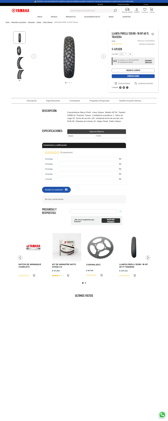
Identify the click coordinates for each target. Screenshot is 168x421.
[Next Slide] (148, 258)
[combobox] (89, 10)
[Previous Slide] (20, 258)
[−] (121, 54)
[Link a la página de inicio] (8, 22)
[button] (68, 56)
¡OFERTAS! (126, 17)
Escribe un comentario (147, 44)
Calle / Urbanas (47, 22)
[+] (130, 54)
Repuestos (31, 22)
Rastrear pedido (127, 12)
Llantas (39, 22)
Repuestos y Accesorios (18, 22)
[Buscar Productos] (115, 10)
